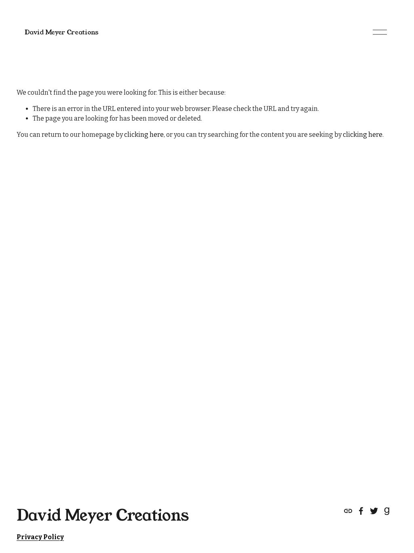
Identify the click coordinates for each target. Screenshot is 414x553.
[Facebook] (361, 511)
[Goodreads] (387, 511)
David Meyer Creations (61, 32)
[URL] (348, 511)
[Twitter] (374, 511)
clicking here (144, 134)
